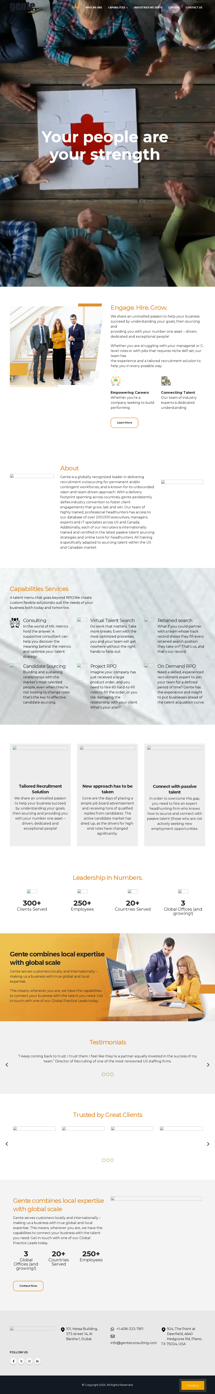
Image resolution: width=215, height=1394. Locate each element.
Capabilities (116, 7)
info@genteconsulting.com (134, 1343)
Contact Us (194, 7)
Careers (174, 7)
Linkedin (37, 1361)
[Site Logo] (22, 7)
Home (75, 7)
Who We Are (93, 7)
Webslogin (177, 1384)
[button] (7, 1065)
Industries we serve (148, 7)
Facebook (13, 1361)
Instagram (29, 1361)
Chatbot (193, 1385)
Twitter (21, 1361)
